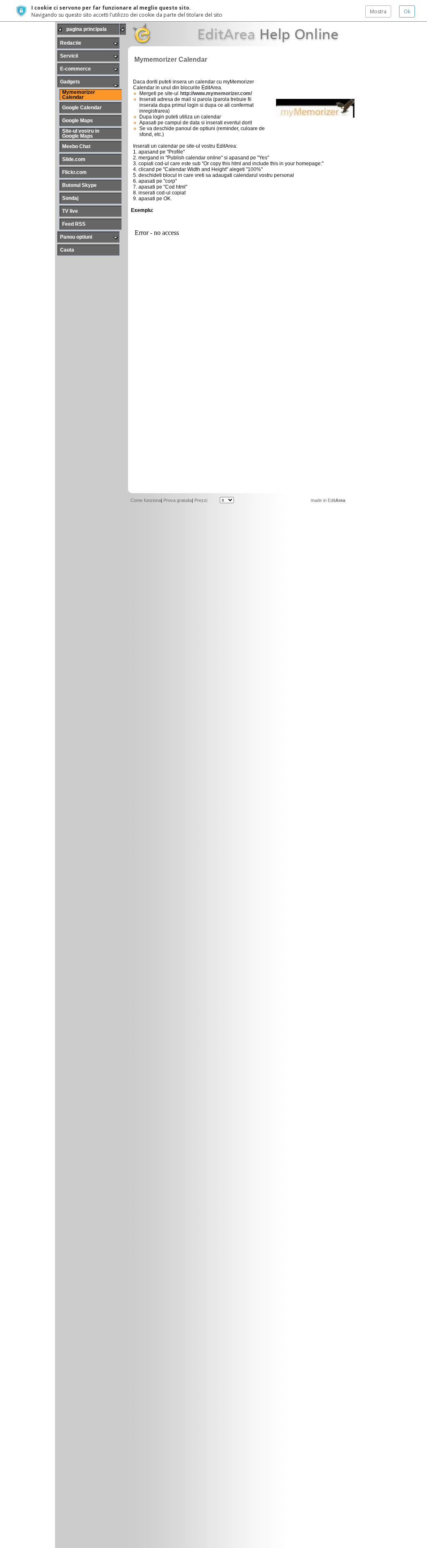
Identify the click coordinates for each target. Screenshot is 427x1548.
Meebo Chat (76, 146)
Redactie (70, 43)
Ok (407, 11)
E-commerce (75, 69)
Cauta (67, 250)
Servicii (69, 56)
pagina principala (86, 29)
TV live (70, 211)
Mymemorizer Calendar (78, 94)
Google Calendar (82, 108)
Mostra (378, 11)
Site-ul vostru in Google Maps (80, 133)
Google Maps (77, 121)
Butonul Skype (79, 185)
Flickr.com (74, 172)
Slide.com (73, 159)
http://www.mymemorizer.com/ (216, 93)
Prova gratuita (177, 500)
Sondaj (70, 198)
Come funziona (146, 500)
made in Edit (328, 500)
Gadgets (70, 82)
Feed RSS (73, 224)
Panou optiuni (76, 237)
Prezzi (200, 500)
